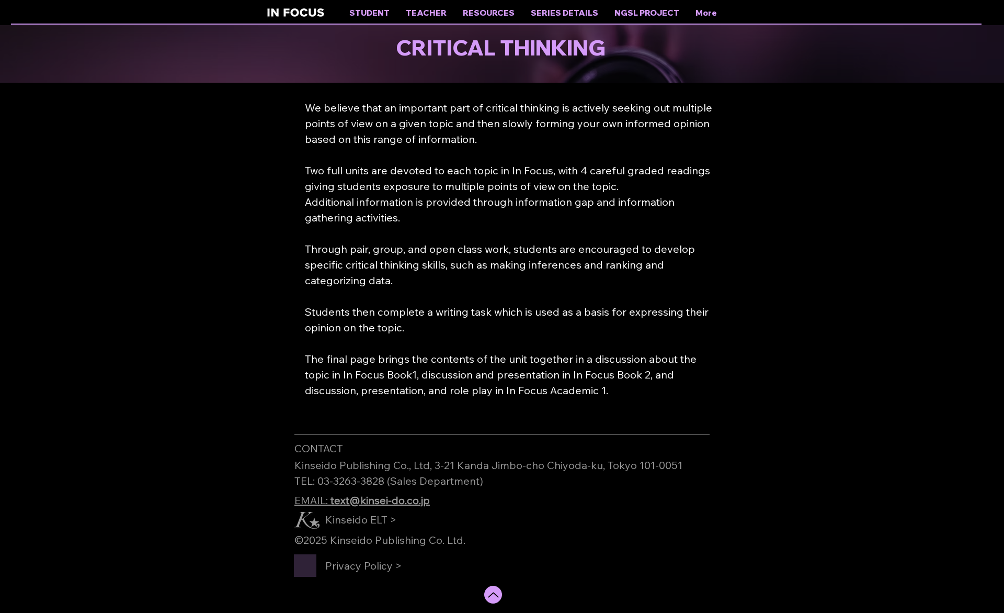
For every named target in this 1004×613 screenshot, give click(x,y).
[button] (488, 13)
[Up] (493, 595)
